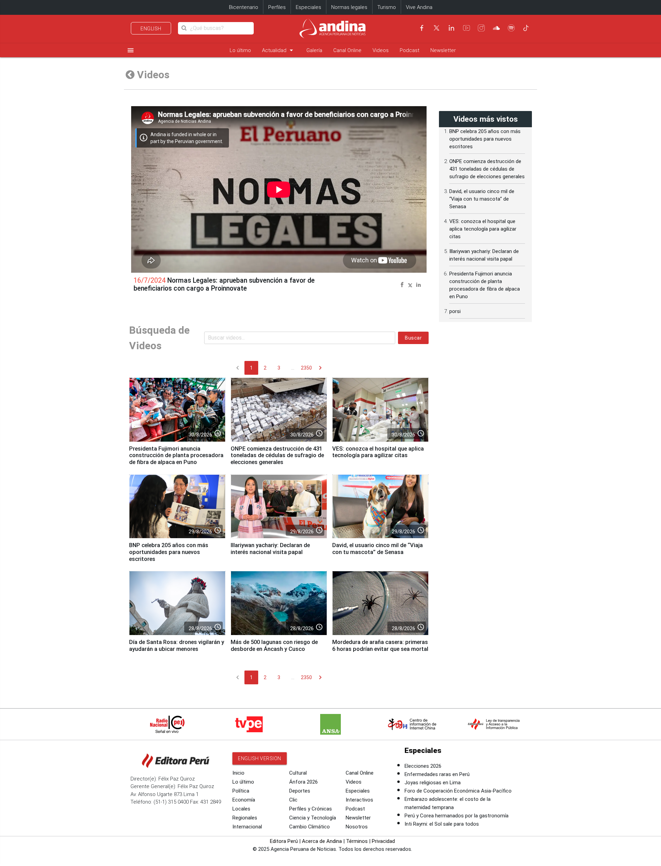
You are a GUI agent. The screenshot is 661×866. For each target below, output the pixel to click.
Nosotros (357, 827)
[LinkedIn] (451, 28)
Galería (314, 50)
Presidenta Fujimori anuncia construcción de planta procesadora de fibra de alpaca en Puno (176, 455)
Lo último (240, 50)
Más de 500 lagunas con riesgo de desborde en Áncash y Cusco (274, 645)
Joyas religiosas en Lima (433, 782)
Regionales (244, 818)
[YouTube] (466, 28)
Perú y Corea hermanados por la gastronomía (456, 816)
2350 (306, 368)
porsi (455, 311)
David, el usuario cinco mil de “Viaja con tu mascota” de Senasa (377, 548)
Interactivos (359, 800)
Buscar (413, 338)
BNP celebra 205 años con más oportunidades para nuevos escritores (168, 552)
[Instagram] (481, 28)
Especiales (308, 7)
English (150, 28)
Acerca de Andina (322, 841)
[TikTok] (526, 28)
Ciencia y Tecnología (312, 818)
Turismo (386, 7)
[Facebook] (422, 28)
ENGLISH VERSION (259, 758)
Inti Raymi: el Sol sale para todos (442, 824)
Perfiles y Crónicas (310, 809)
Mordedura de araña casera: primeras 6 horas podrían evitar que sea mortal (380, 645)
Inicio (238, 773)
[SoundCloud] (496, 28)
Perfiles (277, 7)
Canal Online (347, 50)
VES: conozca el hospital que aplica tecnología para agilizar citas (378, 452)
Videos (381, 50)
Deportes (299, 791)
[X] (436, 28)
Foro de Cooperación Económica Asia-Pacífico (458, 791)
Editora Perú (284, 841)
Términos (357, 841)
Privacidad (383, 841)
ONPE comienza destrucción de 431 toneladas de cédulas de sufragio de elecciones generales (277, 455)
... (292, 368)
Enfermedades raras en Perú (437, 774)
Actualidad (278, 50)
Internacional (247, 827)
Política (240, 791)
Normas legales (349, 7)
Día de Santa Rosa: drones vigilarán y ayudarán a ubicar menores (176, 645)
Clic (293, 800)
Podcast (409, 50)
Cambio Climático (309, 827)
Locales (241, 809)
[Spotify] (511, 28)
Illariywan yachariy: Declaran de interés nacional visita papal (270, 548)
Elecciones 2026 (423, 766)
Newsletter (443, 50)
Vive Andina (419, 7)
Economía (243, 800)
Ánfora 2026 (303, 782)
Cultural (298, 773)
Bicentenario (243, 7)
